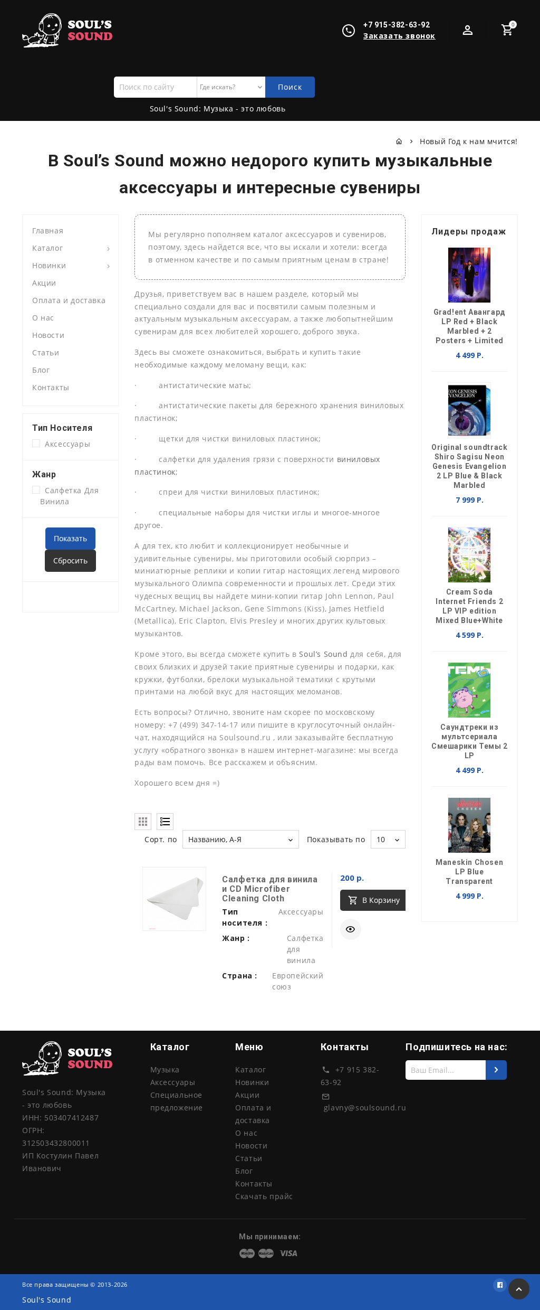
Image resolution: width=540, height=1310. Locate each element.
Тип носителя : (244, 917)
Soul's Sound (46, 1300)
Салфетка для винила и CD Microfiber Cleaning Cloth (269, 888)
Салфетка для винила (69, 495)
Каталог (47, 248)
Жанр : (236, 938)
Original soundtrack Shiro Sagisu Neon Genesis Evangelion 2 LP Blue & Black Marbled (469, 466)
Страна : (239, 975)
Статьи (46, 352)
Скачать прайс (264, 1196)
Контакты (51, 387)
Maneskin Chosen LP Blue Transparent (469, 871)
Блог (41, 370)
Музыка (165, 1069)
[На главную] (399, 141)
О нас (43, 318)
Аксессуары (65, 444)
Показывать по (336, 839)
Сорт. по (160, 839)
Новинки (49, 265)
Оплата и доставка (68, 300)
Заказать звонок (399, 36)
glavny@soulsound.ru (365, 1107)
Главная (47, 230)
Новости (48, 335)
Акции (44, 283)
